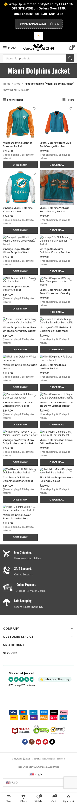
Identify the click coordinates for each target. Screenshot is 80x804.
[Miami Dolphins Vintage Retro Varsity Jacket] (57, 187)
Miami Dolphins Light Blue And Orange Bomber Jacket (55, 146)
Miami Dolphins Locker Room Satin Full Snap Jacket (17, 518)
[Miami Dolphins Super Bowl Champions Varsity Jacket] (20, 320)
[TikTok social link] (52, 742)
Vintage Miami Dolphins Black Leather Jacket (18, 404)
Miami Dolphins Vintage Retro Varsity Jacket (54, 209)
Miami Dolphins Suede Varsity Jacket (16, 288)
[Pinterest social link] (45, 742)
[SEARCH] (70, 58)
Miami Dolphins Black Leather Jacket (53, 366)
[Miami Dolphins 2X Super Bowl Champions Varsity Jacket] (57, 282)
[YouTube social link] (38, 742)
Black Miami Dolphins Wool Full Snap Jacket (56, 479)
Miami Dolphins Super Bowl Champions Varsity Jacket (20, 329)
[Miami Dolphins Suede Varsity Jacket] (20, 280)
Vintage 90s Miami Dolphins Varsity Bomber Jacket (55, 252)
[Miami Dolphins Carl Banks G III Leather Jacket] (57, 433)
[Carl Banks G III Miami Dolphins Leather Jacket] (20, 471)
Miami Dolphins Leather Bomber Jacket (17, 144)
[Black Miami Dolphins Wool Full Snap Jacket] (57, 471)
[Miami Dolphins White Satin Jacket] (20, 358)
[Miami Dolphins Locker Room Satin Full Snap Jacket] (20, 508)
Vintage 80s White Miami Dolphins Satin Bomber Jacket (55, 331)
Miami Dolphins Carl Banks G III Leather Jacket (56, 441)
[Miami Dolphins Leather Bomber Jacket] (20, 122)
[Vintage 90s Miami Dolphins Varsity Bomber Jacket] (57, 241)
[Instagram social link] (32, 742)
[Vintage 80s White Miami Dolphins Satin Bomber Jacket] (57, 320)
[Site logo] (38, 47)
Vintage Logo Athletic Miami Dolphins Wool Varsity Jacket (16, 252)
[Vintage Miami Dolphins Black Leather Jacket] (20, 396)
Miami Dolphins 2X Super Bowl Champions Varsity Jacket (55, 293)
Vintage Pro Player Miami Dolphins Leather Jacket (18, 441)
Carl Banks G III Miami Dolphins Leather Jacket (18, 479)
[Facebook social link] (25, 742)
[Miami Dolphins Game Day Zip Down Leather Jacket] (57, 396)
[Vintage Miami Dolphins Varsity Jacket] (20, 187)
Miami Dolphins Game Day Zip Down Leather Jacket (56, 404)
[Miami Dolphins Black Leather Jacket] (57, 358)
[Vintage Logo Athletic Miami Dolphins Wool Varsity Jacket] (20, 241)
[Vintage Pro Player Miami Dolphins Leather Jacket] (20, 433)
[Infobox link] (40, 572)
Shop (17, 83)
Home (6, 83)
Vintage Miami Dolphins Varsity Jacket (18, 209)
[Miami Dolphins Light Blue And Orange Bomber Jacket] (57, 122)
